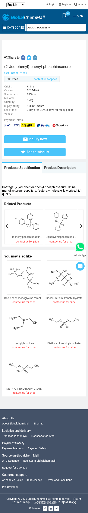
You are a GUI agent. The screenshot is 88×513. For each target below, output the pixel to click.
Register (66, 4)
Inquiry (81, 4)
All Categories (10, 460)
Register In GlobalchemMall (39, 460)
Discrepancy (34, 480)
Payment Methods (13, 448)
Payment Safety (37, 448)
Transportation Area (42, 436)
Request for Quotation (15, 467)
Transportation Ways (14, 436)
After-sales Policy (12, 480)
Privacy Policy (10, 486)
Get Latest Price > (16, 73)
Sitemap (38, 423)
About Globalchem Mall (15, 423)
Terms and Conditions (59, 480)
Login (52, 4)
